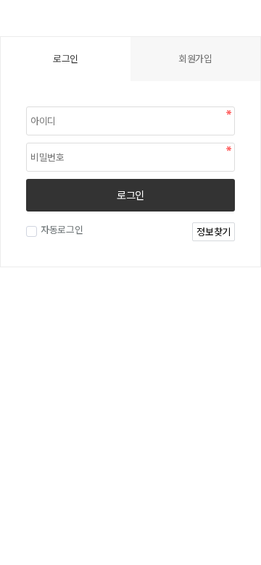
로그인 (130, 194)
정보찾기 (213, 231)
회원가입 (195, 58)
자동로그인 (62, 229)
